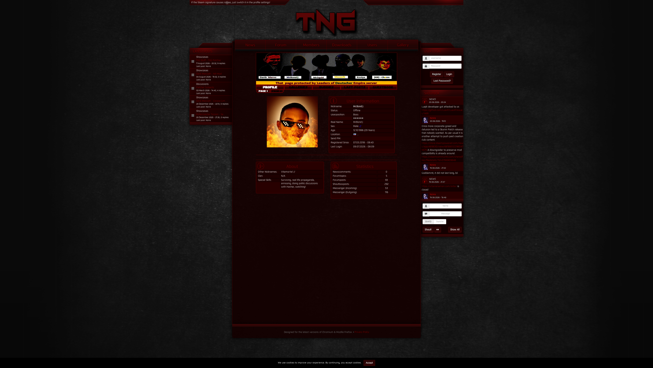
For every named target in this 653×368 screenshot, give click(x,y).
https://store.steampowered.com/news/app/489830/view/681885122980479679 (442, 146)
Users (372, 45)
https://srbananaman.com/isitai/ (439, 186)
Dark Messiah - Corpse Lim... (211, 101)
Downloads (341, 45)
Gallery (403, 45)
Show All (454, 229)
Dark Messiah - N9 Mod (209, 74)
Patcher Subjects (205, 87)
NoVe (433, 118)
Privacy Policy (362, 332)
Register (436, 74)
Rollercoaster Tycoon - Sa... (210, 114)
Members (311, 45)
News (250, 45)
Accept (369, 363)
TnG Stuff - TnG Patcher (208, 60)
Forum (280, 45)
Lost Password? (442, 81)
